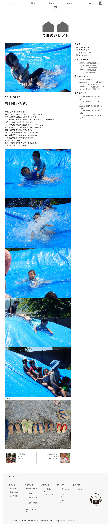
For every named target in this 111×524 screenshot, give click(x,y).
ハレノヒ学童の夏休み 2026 (92, 87)
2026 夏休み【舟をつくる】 (92, 84)
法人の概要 (14, 496)
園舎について (14, 492)
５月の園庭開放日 (88, 70)
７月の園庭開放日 (88, 65)
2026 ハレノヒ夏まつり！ (91, 82)
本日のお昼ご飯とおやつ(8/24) (90, 107)
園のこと (34, 3)
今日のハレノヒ (85, 47)
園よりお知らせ (85, 52)
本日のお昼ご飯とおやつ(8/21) (90, 111)
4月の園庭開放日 (88, 72)
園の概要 (13, 488)
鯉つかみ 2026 (88, 79)
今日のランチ (84, 50)
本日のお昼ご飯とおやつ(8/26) (90, 97)
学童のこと (71, 3)
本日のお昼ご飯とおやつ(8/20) (90, 116)
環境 (30, 494)
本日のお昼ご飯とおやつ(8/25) (90, 102)
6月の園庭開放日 (88, 67)
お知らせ (89, 3)
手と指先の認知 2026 (90, 89)
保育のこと (52, 3)
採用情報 (76, 484)
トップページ (16, 3)
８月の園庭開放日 (88, 63)
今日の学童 (83, 55)
